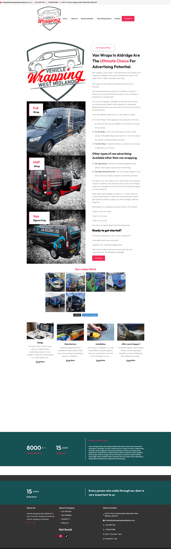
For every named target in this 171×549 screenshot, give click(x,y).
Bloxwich (123, 446)
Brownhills (100, 448)
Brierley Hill (138, 446)
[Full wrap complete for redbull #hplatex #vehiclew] (55, 282)
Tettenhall (116, 457)
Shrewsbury (118, 454)
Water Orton (130, 457)
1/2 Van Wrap (100, 132)
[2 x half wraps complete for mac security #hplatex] (55, 302)
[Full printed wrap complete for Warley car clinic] (75, 302)
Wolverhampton (120, 459)
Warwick (123, 457)
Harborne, (127, 450)
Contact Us (98, 258)
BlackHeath (116, 446)
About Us (64, 523)
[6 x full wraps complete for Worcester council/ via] (95, 282)
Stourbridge (92, 457)
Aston (90, 446)
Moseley (115, 452)
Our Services (66, 511)
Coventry (131, 448)
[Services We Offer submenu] (93, 18)
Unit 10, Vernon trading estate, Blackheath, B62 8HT (79, 2)
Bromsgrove (93, 448)
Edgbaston (104, 450)
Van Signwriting (101, 164)
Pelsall (127, 452)
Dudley (98, 450)
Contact (64, 519)
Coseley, (125, 448)
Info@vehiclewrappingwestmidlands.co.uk (17, 2)
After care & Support (131, 344)
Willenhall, (111, 459)
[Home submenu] (67, 18)
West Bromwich (102, 459)
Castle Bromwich (116, 448)
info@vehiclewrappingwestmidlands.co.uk (120, 520)
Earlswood (111, 450)
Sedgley (106, 454)
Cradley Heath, (139, 448)
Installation (101, 344)
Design (40, 342)
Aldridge (96, 446)
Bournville (130, 446)
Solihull (132, 454)
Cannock (107, 448)
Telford (110, 457)
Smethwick (126, 454)
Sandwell (100, 454)
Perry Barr (132, 452)
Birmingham (108, 446)
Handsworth (119, 450)
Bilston (101, 446)
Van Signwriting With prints (105, 172)
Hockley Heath (135, 450)
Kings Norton (93, 452)
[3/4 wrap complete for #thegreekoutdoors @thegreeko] (75, 282)
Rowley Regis (93, 454)
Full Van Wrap (100, 144)
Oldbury (121, 452)
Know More (40, 362)
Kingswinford (102, 452)
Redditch (139, 452)
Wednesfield (93, 459)
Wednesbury (139, 457)
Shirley (112, 454)
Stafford (138, 454)
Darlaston (92, 450)
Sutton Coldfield (102, 457)
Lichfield (109, 452)
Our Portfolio (66, 515)
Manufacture (70, 344)
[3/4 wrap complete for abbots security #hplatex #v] (116, 282)
